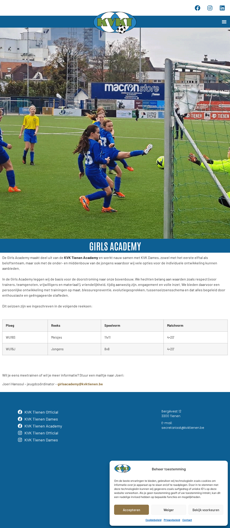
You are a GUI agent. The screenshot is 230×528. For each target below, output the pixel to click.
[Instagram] (209, 7)
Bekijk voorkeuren (205, 510)
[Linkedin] (222, 7)
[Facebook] (197, 7)
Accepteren (131, 510)
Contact (187, 519)
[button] (224, 21)
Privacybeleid (172, 519)
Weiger (169, 510)
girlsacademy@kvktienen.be (80, 384)
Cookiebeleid (153, 519)
